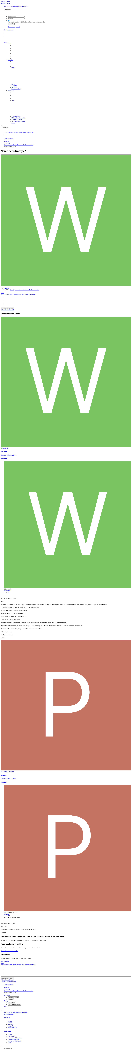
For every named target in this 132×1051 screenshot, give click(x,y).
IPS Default (12, 1002)
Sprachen (7, 995)
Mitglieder (14, 87)
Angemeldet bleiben (13, 22)
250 (9, 916)
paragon (4, 782)
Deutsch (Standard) (14, 997)
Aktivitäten (11, 90)
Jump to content (5, 1)
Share (2, 293)
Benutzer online (15, 89)
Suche (13, 123)
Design (6, 1001)
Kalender (14, 85)
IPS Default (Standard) (14, 1004)
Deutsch (11, 999)
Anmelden (11, 23)
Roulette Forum (5, 3)
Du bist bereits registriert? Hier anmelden (16, 6)
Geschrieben (8, 455)
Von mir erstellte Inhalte (18, 121)
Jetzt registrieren (8, 30)
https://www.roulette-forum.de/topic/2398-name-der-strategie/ (18, 294)
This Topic (5, 127)
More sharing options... (7, 308)
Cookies (6, 1006)
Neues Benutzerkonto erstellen (9, 951)
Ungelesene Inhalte (16, 119)
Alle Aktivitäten (15, 116)
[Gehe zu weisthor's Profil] (66, 285)
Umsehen (10, 60)
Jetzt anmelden (5, 961)
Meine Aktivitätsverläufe (18, 118)
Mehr (5, 42)
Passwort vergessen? (14, 27)
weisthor (6, 288)
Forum (13, 84)
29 (8, 592)
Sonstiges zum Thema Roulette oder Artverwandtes (24, 290)
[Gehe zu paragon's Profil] (66, 770)
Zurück (10, 1021)
